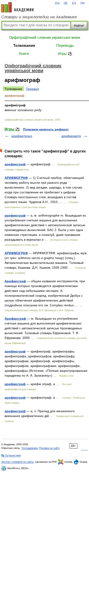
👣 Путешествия (11, 455)
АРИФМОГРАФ (16, 178)
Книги (24, 54)
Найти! (79, 25)
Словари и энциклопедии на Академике (39, 17)
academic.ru (17, 7)
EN (57, 3)
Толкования (24, 46)
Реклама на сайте (49, 448)
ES (74, 3)
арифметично (21, 136)
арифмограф (15, 164)
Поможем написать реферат (46, 129)
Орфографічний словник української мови (44, 37)
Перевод (32, 89)
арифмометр (71, 136)
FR (82, 3)
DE (66, 3)
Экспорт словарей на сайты (17, 461)
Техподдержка (29, 448)
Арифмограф (15, 281)
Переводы (65, 46)
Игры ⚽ (65, 54)
